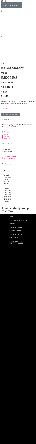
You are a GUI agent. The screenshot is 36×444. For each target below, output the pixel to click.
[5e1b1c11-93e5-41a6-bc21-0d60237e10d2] (18, 21)
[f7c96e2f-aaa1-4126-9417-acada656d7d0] (18, 46)
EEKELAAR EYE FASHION (18, 220)
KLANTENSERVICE (15, 227)
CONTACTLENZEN (15, 234)
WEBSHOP (12, 224)
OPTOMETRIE (13, 238)
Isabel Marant (12, 68)
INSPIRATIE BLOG (15, 231)
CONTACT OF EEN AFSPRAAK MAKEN (16, 242)
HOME (11, 217)
